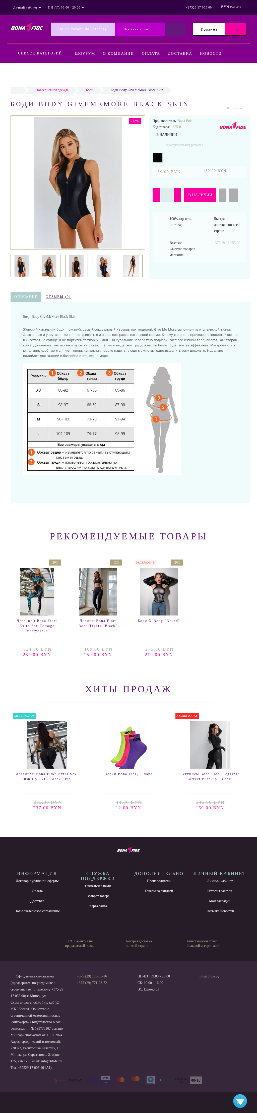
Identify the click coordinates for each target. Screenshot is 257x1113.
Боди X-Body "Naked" (159, 621)
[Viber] (212, 983)
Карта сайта (98, 906)
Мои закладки (219, 901)
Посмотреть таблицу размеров (184, 145)
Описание (26, 297)
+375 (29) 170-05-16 (92, 976)
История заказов (219, 891)
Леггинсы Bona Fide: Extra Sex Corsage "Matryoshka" (37, 626)
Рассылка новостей (220, 911)
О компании (118, 53)
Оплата (151, 53)
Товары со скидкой (159, 891)
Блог (113, 74)
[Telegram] (204, 982)
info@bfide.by (209, 976)
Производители (159, 881)
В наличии (200, 195)
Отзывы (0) (58, 297)
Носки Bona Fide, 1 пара (128, 774)
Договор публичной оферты (37, 881)
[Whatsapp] (195, 982)
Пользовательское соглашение (37, 911)
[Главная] (17, 90)
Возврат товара (98, 896)
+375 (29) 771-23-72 (92, 983)
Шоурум (85, 53)
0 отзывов (234, 108)
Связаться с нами (98, 886)
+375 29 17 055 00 (226, 243)
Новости (211, 53)
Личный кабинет (220, 881)
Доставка (180, 53)
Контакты (87, 74)
